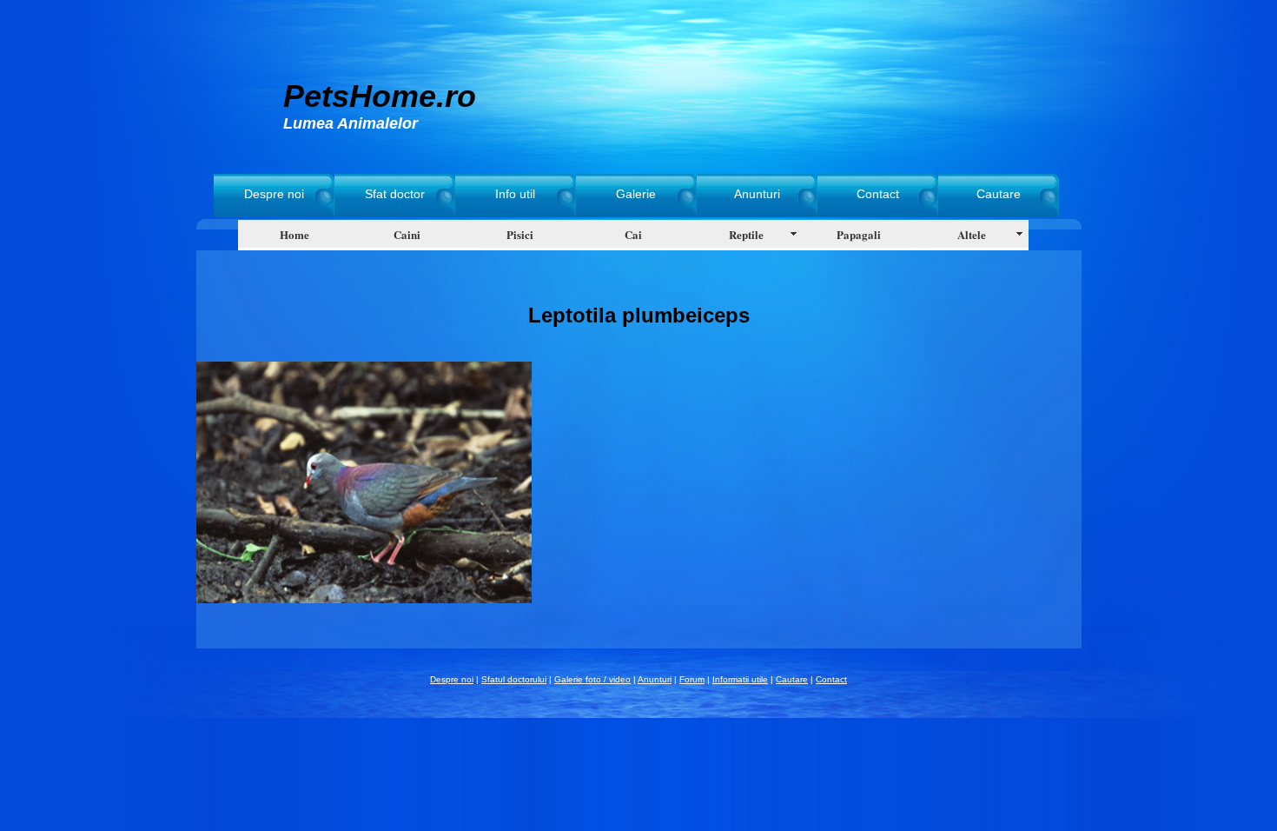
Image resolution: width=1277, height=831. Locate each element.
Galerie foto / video (592, 679)
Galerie (636, 194)
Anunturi (757, 194)
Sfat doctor (395, 194)
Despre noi (274, 194)
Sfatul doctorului (513, 679)
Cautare (998, 194)
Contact (878, 194)
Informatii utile (740, 679)
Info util (515, 194)
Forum (692, 679)
